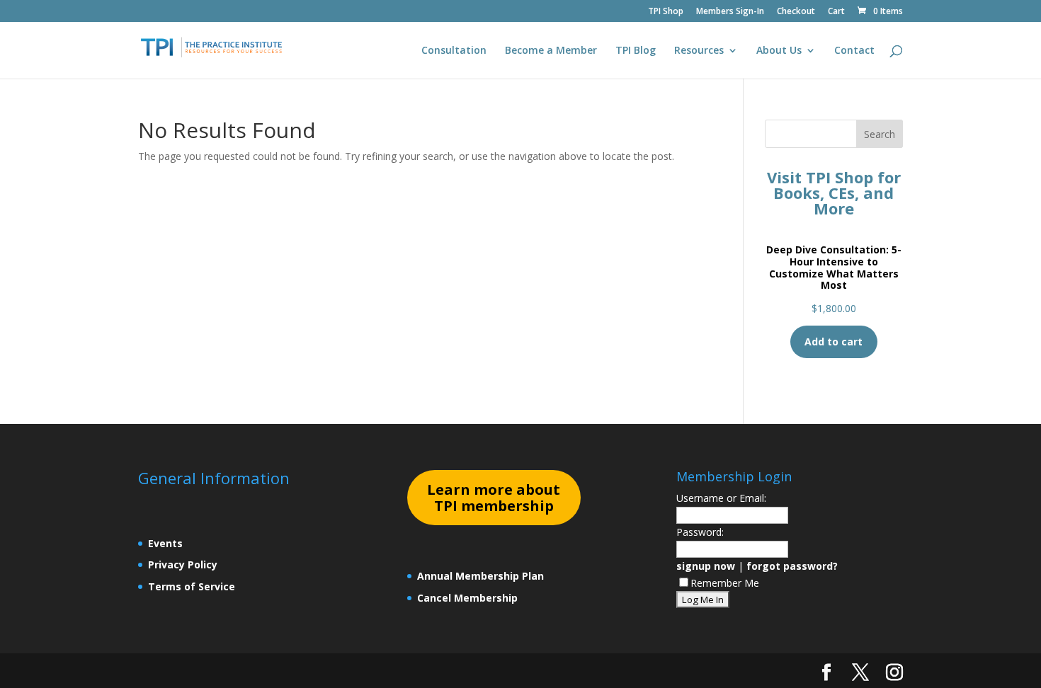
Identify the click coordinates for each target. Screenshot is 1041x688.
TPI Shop (665, 12)
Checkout (796, 12)
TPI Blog (635, 51)
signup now (705, 566)
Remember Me (724, 583)
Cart (836, 12)
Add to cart (833, 341)
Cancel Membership (467, 597)
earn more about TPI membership (493, 498)
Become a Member (551, 51)
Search (879, 134)
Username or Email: (721, 498)
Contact (854, 51)
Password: (700, 532)
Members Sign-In (730, 12)
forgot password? (792, 566)
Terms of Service (191, 586)
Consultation (454, 51)
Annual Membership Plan (480, 576)
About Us (779, 51)
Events (165, 543)
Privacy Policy (182, 564)
